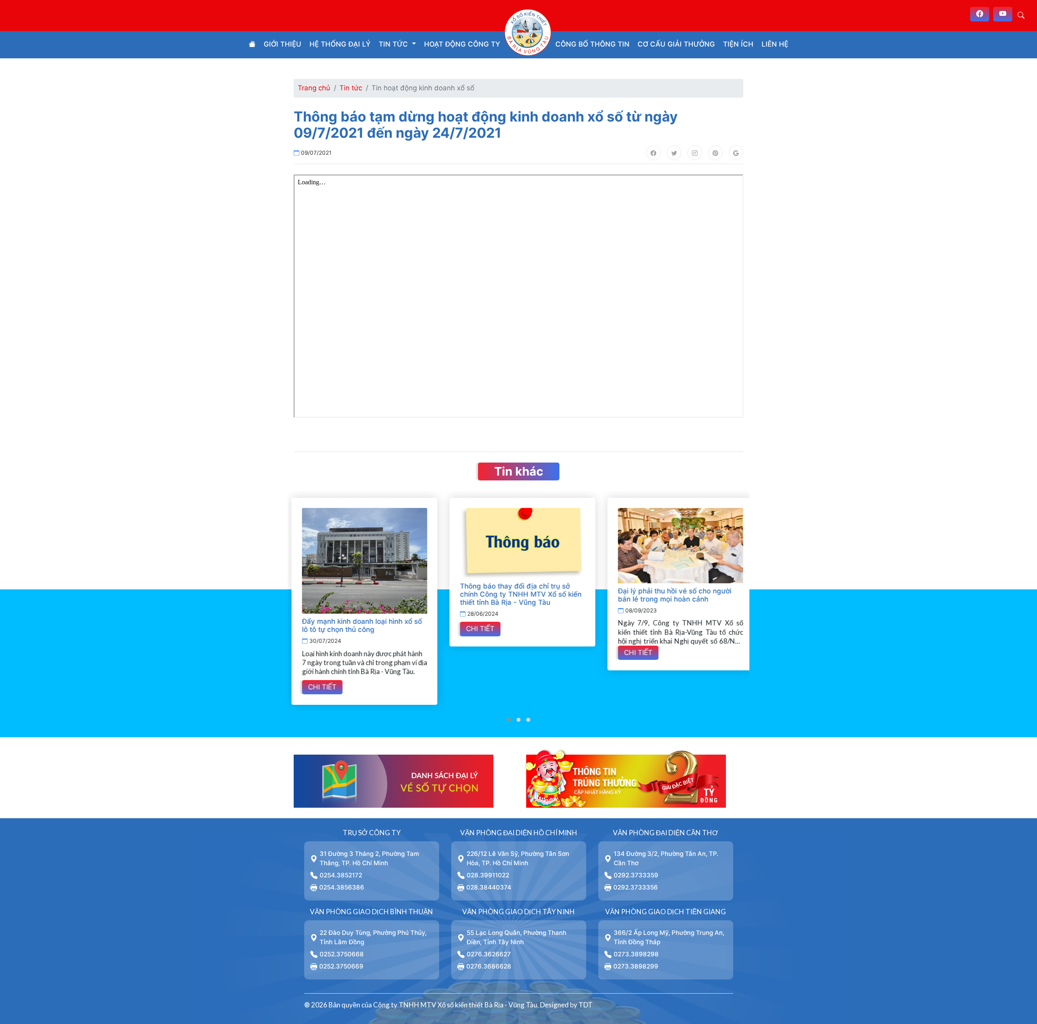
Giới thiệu (282, 44)
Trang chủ (314, 88)
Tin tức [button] (394, 44)
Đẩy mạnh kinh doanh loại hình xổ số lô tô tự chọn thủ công (358, 625)
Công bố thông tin (592, 44)
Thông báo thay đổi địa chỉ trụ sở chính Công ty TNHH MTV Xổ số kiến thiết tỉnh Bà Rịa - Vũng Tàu (517, 594)
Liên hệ (775, 44)
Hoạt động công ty (462, 44)
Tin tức (350, 88)
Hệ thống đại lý (340, 44)
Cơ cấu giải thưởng (676, 44)
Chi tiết (318, 687)
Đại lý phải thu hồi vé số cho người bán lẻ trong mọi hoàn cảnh (671, 595)
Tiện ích (738, 44)
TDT (585, 1005)
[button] (509, 720)
